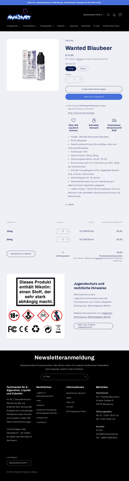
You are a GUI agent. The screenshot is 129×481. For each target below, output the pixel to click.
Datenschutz (42, 418)
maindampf (17, 472)
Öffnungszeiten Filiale (76, 411)
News (68, 398)
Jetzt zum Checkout (94, 97)
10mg (70, 69)
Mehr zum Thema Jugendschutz (86, 326)
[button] (13, 26)
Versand (79, 59)
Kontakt (69, 407)
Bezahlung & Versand (75, 393)
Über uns (70, 402)
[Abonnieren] (85, 377)
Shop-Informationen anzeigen (81, 113)
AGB (38, 401)
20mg (83, 69)
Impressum (41, 422)
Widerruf (40, 405)
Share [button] (71, 204)
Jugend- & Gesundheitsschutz (45, 394)
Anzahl (68, 74)
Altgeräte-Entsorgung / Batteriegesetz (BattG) (46, 411)
